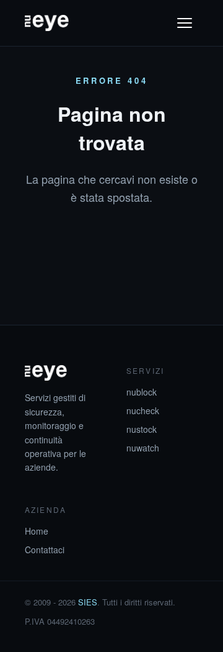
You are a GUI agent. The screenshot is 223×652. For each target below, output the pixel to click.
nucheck (142, 410)
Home (36, 531)
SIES (87, 602)
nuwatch (142, 447)
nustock (141, 429)
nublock (141, 392)
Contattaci (44, 549)
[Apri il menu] (184, 23)
